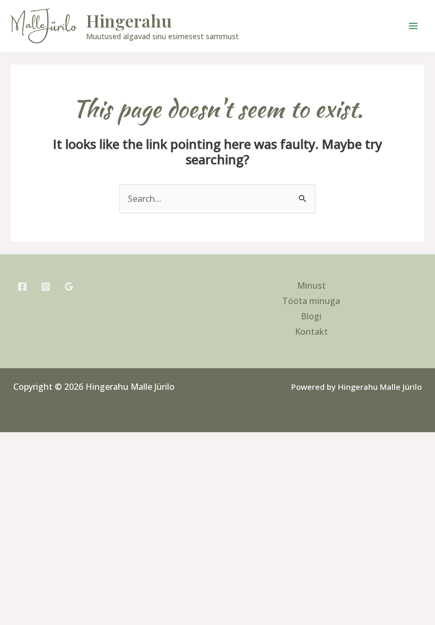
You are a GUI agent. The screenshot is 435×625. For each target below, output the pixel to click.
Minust (311, 285)
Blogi (311, 316)
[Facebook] (22, 286)
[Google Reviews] (69, 286)
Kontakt (311, 331)
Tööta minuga (311, 301)
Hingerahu (129, 20)
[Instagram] (45, 286)
